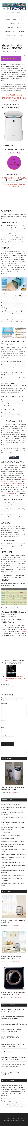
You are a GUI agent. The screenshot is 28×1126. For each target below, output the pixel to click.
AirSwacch (14, 6)
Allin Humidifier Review (7, 838)
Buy (14, 185)
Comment (4, 703)
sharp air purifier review (14, 686)
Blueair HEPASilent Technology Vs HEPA (12, 841)
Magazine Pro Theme (18, 1118)
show (18, 58)
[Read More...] (16, 792)
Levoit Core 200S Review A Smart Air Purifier (13, 854)
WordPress (17, 1120)
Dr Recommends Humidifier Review (11, 835)
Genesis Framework (9, 1120)
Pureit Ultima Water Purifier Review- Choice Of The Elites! (15, 678)
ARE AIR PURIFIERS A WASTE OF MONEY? (13, 875)
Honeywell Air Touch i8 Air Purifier (13, 483)
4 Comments (18, 51)
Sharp (8, 684)
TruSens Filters (5, 832)
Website (3, 735)
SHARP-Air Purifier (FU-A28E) (14, 178)
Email (2, 727)
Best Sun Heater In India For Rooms (11, 804)
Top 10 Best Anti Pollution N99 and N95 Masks (14, 98)
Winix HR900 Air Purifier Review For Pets (12, 862)
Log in (22, 1120)
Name (3, 720)
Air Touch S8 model (9, 493)
